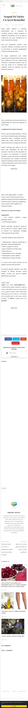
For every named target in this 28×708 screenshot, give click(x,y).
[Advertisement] (14, 181)
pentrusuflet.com (19, 285)
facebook (4, 300)
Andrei (3, 285)
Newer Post (22, 691)
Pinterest (16, 343)
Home (14, 691)
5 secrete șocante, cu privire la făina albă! (12, 636)
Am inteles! (14, 706)
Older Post (5, 691)
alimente (14, 12)
